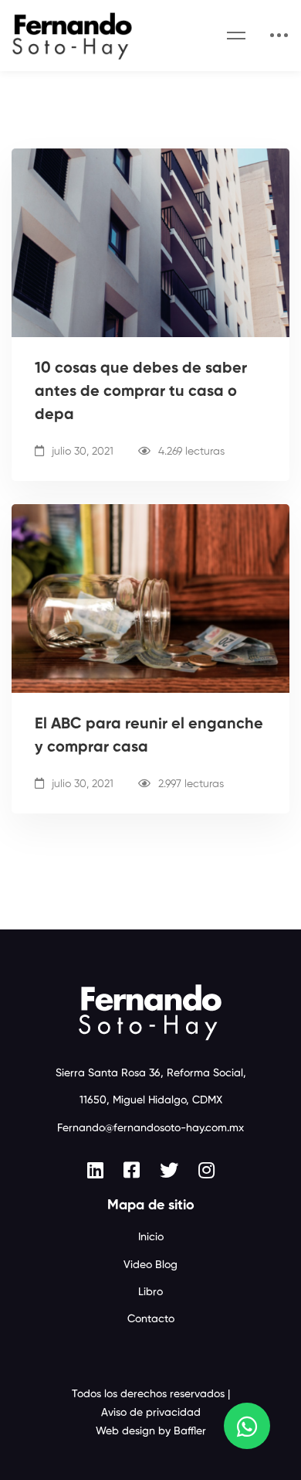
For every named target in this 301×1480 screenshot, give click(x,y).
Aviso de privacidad (151, 1412)
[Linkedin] (95, 1170)
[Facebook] (131, 1170)
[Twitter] (169, 1170)
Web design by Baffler (151, 1431)
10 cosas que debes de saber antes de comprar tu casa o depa (141, 392)
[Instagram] (206, 1170)
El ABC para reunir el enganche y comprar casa (149, 736)
